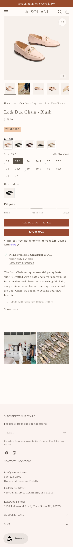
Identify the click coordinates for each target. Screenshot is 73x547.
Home (7, 103)
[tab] (10, 89)
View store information (21, 262)
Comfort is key (28, 103)
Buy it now (36, 232)
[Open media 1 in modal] (62, 22)
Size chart (63, 154)
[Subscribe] (64, 432)
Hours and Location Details (21, 481)
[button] (5, 11)
